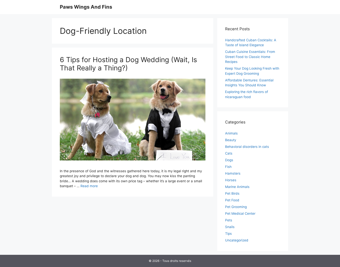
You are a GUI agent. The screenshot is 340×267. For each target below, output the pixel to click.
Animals (231, 133)
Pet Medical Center (240, 213)
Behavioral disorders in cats (247, 147)
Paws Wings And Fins (86, 7)
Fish (228, 167)
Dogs (229, 160)
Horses (230, 180)
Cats (228, 153)
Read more (89, 186)
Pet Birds (232, 193)
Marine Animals (237, 187)
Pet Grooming (236, 207)
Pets (228, 220)
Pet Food (232, 200)
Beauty (230, 140)
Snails (230, 227)
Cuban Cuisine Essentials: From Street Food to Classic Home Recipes (250, 57)
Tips (228, 234)
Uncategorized (236, 240)
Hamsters (232, 173)
